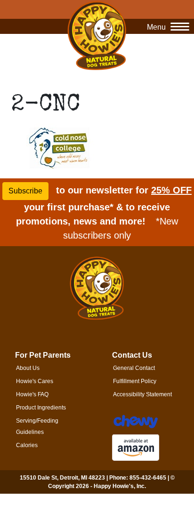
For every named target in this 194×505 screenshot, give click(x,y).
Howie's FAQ (32, 394)
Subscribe (25, 191)
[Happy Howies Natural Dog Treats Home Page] (97, 36)
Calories (27, 445)
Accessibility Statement (142, 394)
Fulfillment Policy (134, 381)
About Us (28, 368)
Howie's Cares (34, 381)
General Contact (134, 368)
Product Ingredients (41, 407)
